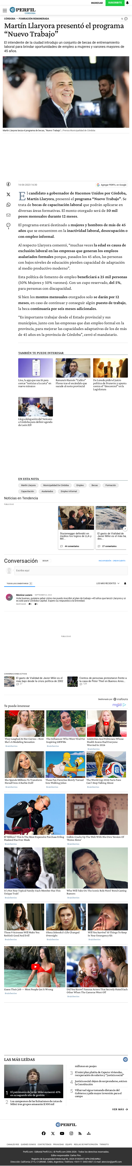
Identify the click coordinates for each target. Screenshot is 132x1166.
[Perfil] (66, 1126)
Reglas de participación (86, 1144)
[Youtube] (62, 1133)
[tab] (19, 584)
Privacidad (58, 1144)
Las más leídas (19, 1059)
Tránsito (104, 1144)
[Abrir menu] (4, 10)
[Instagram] (71, 1133)
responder (21, 604)
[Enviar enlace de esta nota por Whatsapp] (8, 205)
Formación (111, 485)
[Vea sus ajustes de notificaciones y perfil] (127, 3)
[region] (66, 630)
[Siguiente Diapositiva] (125, 528)
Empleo (80, 485)
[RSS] (80, 1133)
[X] (52, 1133)
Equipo (68, 1144)
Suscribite (115, 2)
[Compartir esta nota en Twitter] (8, 194)
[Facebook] (44, 1133)
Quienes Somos (28, 1144)
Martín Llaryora (28, 485)
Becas (95, 485)
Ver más (118, 1109)
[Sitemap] (88, 1133)
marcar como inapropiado (119, 605)
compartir (107, 604)
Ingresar (97, 3)
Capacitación (27, 491)
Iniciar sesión (105, 561)
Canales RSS (13, 1144)
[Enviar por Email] (8, 215)
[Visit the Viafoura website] (120, 699)
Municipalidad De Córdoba (56, 485)
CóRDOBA (9, 18)
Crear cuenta (119, 561)
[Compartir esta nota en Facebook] (8, 184)
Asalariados (47, 491)
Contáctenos (44, 1144)
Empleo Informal (69, 491)
